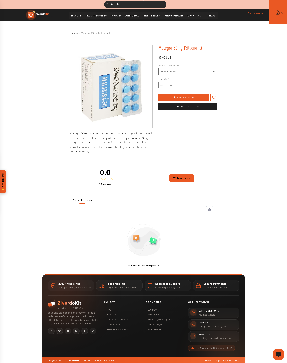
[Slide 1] (143, 0)
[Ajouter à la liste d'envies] (213, 97)
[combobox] (187, 71)
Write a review (181, 178)
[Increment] (171, 85)
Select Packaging (169, 64)
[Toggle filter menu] (209, 209)
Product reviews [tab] (82, 200)
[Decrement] (161, 85)
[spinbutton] (166, 85)
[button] (280, 12)
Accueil (74, 32)
